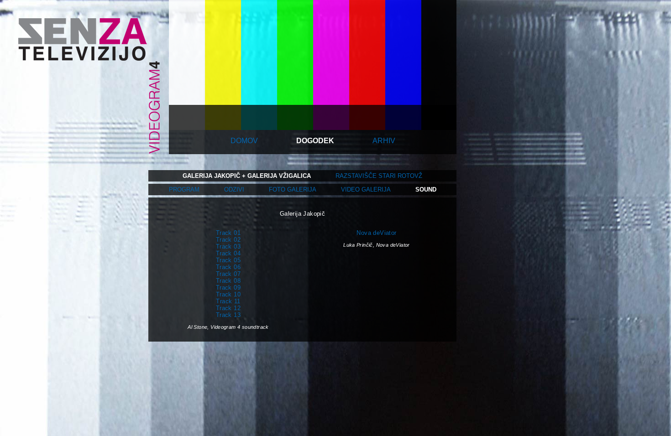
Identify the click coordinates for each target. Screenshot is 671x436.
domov (244, 141)
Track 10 (228, 294)
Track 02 (228, 239)
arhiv (383, 141)
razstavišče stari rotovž (379, 175)
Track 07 (228, 273)
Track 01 (228, 232)
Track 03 (228, 246)
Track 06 (228, 267)
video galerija (366, 189)
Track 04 (228, 253)
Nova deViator (376, 232)
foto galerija (292, 189)
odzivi (234, 189)
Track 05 (228, 260)
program (184, 189)
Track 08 (228, 280)
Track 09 (228, 287)
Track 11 (228, 301)
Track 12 (228, 308)
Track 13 (228, 314)
